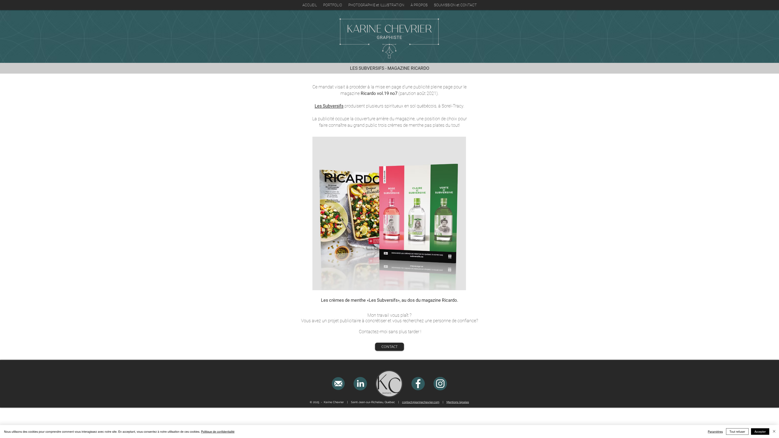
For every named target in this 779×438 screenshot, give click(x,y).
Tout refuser (737, 431)
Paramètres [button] (715, 431)
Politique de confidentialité (218, 431)
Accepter (760, 431)
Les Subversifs (329, 105)
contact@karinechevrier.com (420, 402)
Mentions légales (458, 402)
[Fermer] (774, 431)
